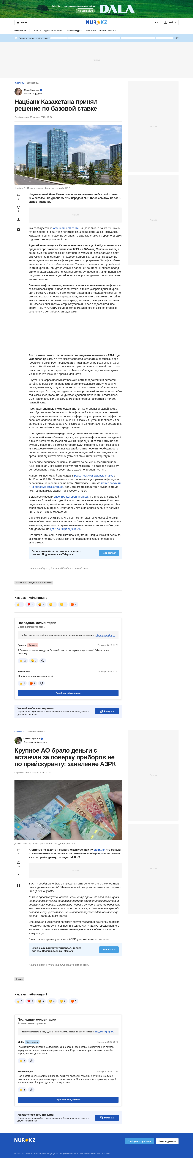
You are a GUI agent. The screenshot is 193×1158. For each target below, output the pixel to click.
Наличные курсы (74, 30)
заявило (99, 849)
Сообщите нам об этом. (75, 568)
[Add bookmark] (18, 229)
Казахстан (21, 582)
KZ (156, 22)
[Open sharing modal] (18, 219)
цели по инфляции (65, 529)
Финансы (20, 30)
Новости (37, 30)
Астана (19, 979)
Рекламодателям (167, 1141)
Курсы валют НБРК (53, 30)
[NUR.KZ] (96, 22)
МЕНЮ (24, 22)
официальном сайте (66, 228)
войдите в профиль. (105, 635)
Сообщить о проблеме (139, 1141)
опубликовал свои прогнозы (71, 496)
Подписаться (109, 553)
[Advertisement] (96, 60)
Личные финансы (107, 30)
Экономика (90, 30)
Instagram (109, 711)
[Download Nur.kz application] (96, 9)
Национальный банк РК (40, 582)
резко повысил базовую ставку (93, 475)
